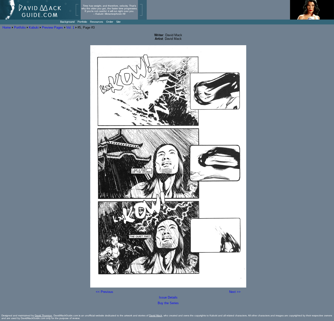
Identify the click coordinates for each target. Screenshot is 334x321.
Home (6, 27)
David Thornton (43, 315)
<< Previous (104, 292)
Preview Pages (52, 27)
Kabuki (34, 27)
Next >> (235, 292)
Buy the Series (168, 303)
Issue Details (168, 297)
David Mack (155, 315)
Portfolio (20, 27)
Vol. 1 (70, 27)
